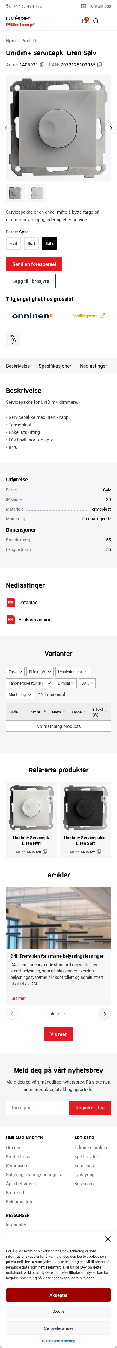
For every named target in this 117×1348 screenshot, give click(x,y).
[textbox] (15, 672)
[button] (108, 1239)
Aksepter (59, 1295)
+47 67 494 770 (27, 6)
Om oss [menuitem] (14, 1147)
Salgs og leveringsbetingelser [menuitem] (35, 1174)
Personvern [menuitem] (17, 1165)
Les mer (18, 998)
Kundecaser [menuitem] (86, 1165)
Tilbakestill (55, 694)
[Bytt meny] (108, 21)
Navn (56, 712)
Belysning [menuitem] (84, 1183)
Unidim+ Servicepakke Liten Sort (85, 840)
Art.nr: (35, 712)
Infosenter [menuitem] (16, 1225)
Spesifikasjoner (55, 366)
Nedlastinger (93, 366)
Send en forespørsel (34, 264)
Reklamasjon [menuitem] (19, 1201)
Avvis (58, 1312)
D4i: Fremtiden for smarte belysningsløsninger (57, 956)
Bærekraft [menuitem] (16, 1192)
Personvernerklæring (58, 1340)
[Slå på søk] (96, 21)
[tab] (52, 1013)
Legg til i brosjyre (31, 281)
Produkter (30, 40)
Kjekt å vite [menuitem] (85, 1156)
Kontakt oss (99, 6)
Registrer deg (90, 1107)
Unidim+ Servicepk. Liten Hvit (31, 840)
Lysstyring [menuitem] (84, 1174)
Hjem (11, 40)
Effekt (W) (97, 711)
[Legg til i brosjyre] (50, 798)
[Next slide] (111, 128)
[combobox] (15, 671)
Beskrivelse (18, 366)
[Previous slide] (6, 128)
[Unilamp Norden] (41, 21)
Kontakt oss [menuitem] (18, 1156)
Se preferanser (58, 1328)
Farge (77, 712)
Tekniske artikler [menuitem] (91, 1147)
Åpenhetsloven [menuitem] (21, 1183)
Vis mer (58, 1034)
